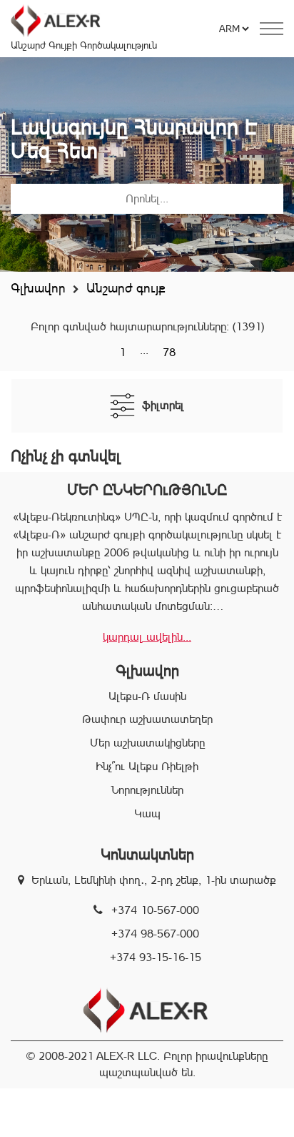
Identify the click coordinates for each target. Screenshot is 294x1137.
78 (169, 352)
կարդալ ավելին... (147, 637)
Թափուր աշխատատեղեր (147, 719)
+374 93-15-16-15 (155, 957)
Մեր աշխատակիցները (147, 742)
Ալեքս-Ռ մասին (147, 696)
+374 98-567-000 (155, 933)
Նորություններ (147, 790)
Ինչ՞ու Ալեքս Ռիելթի (147, 766)
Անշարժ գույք (126, 287)
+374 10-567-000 (155, 910)
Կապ (147, 813)
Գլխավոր (38, 287)
